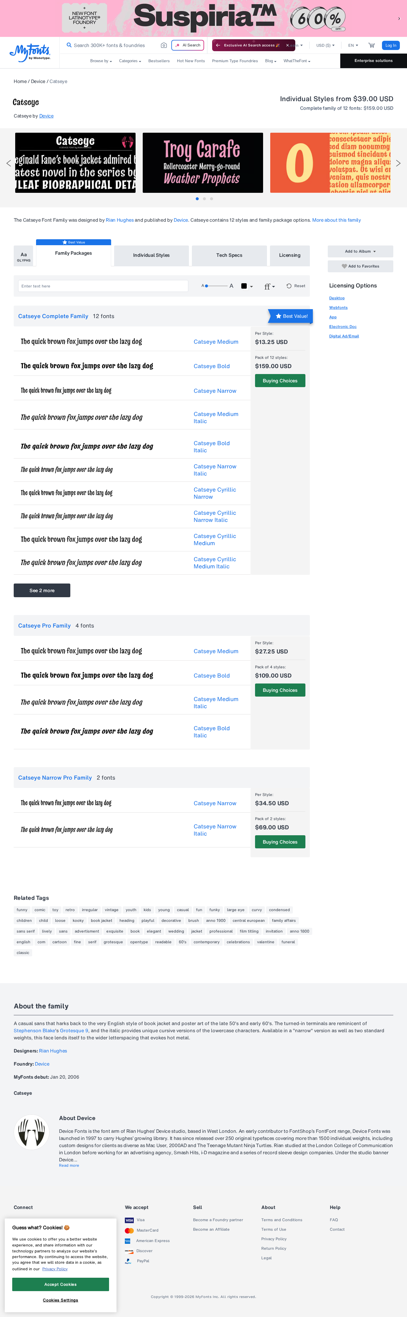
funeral (288, 942)
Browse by (99, 61)
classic (23, 952)
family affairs (284, 920)
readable (163, 942)
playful (148, 920)
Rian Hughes (119, 219)
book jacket (101, 920)
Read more (69, 1165)
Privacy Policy (274, 1239)
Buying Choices (280, 380)
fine (77, 942)
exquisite (114, 931)
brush (193, 920)
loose (60, 920)
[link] (68, 45)
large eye (236, 910)
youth (131, 910)
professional (221, 931)
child (43, 920)
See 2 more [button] (42, 590)
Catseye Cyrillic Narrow (215, 493)
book (135, 931)
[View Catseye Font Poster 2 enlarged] (203, 163)
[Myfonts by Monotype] (30, 52)
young (164, 910)
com (41, 942)
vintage (112, 910)
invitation (274, 931)
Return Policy (273, 1248)
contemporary (207, 942)
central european (249, 920)
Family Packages (73, 252)
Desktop (337, 298)
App (333, 317)
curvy (257, 910)
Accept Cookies (60, 1284)
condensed (279, 910)
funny (22, 910)
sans (63, 931)
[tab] (197, 199)
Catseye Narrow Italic (215, 470)
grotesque (113, 942)
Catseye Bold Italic (212, 446)
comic (40, 910)
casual (183, 910)
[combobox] (133, 45)
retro (70, 910)
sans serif (26, 931)
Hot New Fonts (191, 61)
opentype (139, 942)
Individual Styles (151, 255)
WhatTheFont (295, 61)
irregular (90, 910)
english (23, 942)
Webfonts (338, 307)
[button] (399, 18)
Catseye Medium (216, 341)
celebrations (238, 942)
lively (47, 931)
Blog (269, 61)
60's (183, 942)
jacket (196, 931)
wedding (176, 931)
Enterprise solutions (374, 60)
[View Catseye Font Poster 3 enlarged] (330, 163)
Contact (337, 1229)
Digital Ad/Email (344, 336)
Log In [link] (391, 45)
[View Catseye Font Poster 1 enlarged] (75, 163)
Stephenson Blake (34, 1030)
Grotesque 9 (74, 1030)
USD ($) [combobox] (323, 45)
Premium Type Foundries (235, 61)
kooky (78, 920)
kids (147, 910)
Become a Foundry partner (218, 1220)
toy (55, 910)
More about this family (336, 219)
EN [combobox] (351, 45)
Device (38, 81)
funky (214, 910)
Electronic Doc (343, 326)
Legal (266, 1258)
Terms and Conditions (281, 1220)
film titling (249, 931)
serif (92, 942)
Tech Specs (229, 255)
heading (126, 920)
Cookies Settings (60, 1300)
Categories (128, 61)
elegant (154, 931)
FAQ (334, 1220)
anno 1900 (216, 920)
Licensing (290, 255)
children (24, 920)
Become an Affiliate (211, 1229)
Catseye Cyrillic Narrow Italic (215, 516)
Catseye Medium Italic (216, 417)
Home (20, 81)
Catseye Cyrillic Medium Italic (215, 562)
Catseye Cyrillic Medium (215, 539)
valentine (265, 942)
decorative (171, 920)
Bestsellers (159, 61)
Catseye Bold (212, 366)
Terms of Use (273, 1229)
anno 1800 (299, 931)
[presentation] (8, 163)
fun (199, 910)
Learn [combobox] (293, 45)
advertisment (87, 931)
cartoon (59, 942)
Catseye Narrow (215, 391)
